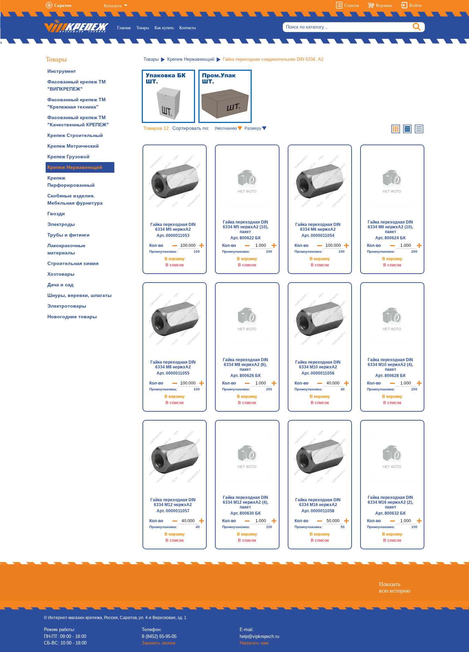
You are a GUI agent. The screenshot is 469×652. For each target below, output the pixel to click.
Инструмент (61, 71)
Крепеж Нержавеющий (74, 167)
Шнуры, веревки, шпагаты (79, 295)
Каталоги (113, 5)
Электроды (61, 224)
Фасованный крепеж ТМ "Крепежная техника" (76, 103)
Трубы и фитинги (68, 235)
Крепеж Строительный (75, 135)
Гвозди (56, 213)
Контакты (187, 27)
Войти (415, 5)
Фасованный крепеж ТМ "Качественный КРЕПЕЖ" (78, 121)
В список (174, 265)
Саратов (62, 5)
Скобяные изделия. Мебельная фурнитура (75, 199)
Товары (142, 27)
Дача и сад (60, 284)
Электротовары (66, 306)
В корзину (174, 258)
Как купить (164, 27)
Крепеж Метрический (73, 146)
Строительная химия (73, 263)
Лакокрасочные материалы (66, 249)
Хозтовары (61, 274)
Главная (125, 27)
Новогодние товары (72, 316)
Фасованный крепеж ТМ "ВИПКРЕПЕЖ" (76, 85)
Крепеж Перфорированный (71, 181)
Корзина (384, 5)
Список (351, 5)
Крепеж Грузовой (68, 156)
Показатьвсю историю (394, 587)
